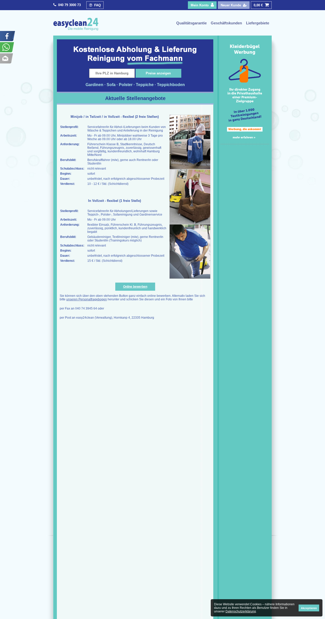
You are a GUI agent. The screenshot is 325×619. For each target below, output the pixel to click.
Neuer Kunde (232, 5)
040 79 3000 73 (69, 5)
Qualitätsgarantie (191, 23)
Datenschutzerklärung (240, 611)
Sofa (111, 85)
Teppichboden (171, 85)
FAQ (96, 5)
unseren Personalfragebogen (86, 299)
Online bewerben (135, 286)
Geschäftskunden (226, 23)
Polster (126, 85)
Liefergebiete (257, 23)
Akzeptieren (309, 608)
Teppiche (145, 85)
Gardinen (94, 85)
